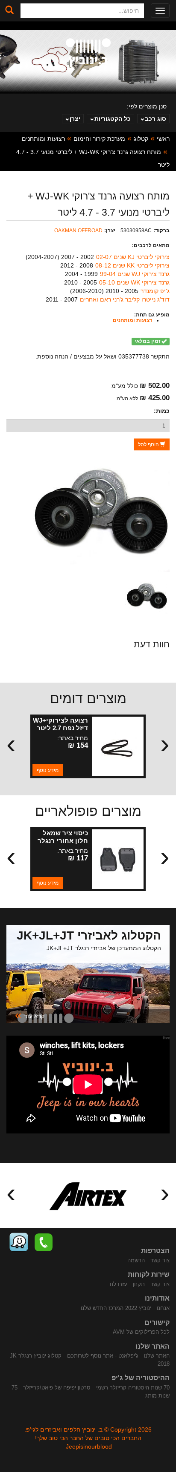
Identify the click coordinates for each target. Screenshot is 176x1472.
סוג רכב (155, 118)
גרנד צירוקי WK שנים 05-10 (134, 282)
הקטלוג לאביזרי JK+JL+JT (89, 935)
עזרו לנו (118, 1284)
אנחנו (163, 1308)
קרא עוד (29, 1015)
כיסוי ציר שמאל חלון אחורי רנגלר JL (63, 840)
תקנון (139, 1284)
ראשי (163, 138)
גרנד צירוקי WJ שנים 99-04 (135, 273)
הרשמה (136, 1260)
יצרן (75, 118)
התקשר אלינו (43, 1242)
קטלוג (141, 138)
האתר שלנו (157, 1355)
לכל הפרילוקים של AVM (141, 1332)
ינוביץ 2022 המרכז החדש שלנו (116, 1308)
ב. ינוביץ (88, 52)
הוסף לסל (149, 444)
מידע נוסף (48, 770)
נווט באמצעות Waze (19, 1242)
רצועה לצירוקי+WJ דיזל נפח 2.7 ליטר (60, 724)
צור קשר (160, 1260)
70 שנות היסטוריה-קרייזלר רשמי (133, 1387)
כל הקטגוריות (112, 118)
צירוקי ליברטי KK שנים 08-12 (132, 265)
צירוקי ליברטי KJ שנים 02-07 (133, 256)
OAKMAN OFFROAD (78, 230)
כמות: (162, 410)
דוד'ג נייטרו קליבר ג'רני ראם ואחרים (125, 299)
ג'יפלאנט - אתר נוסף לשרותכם (102, 1355)
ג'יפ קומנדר (155, 291)
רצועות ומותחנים (43, 138)
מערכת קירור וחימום (99, 138)
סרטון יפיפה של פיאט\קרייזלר (57, 1387)
